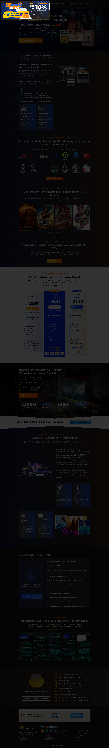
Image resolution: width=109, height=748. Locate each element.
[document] (54, 374)
